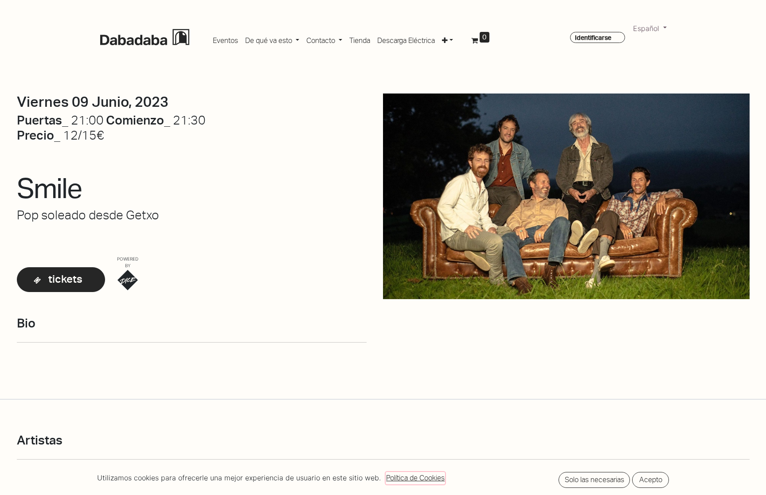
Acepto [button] (650, 480)
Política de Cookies (415, 478)
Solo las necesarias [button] (594, 480)
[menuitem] (225, 39)
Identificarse (593, 37)
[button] (447, 39)
